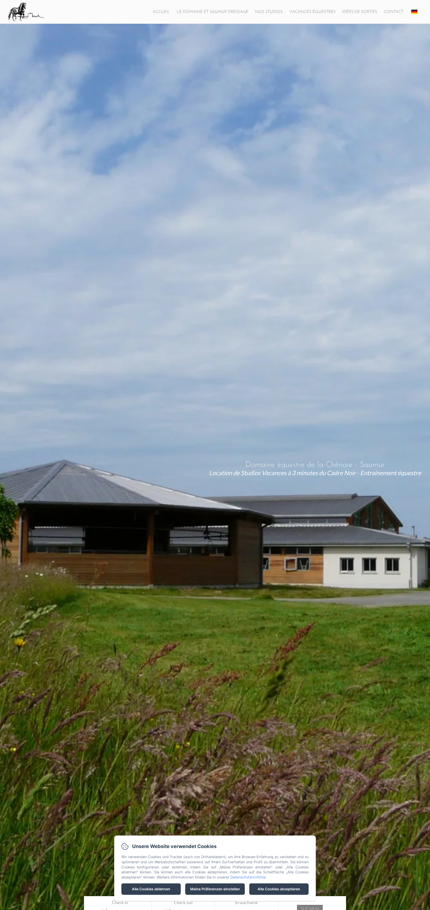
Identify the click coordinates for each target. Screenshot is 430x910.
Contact (393, 12)
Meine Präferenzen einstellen (215, 889)
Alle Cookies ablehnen (151, 889)
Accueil (161, 12)
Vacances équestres (312, 12)
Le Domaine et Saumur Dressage (212, 12)
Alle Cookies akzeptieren (279, 889)
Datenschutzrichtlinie (248, 877)
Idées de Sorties (359, 12)
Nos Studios (269, 12)
